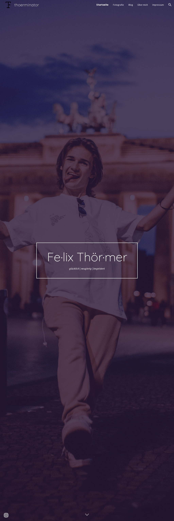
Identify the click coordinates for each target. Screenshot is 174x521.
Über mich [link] (142, 4)
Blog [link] (130, 4)
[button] (170, 5)
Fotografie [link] (118, 4)
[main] (86, 261)
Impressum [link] (158, 4)
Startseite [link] (102, 4)
